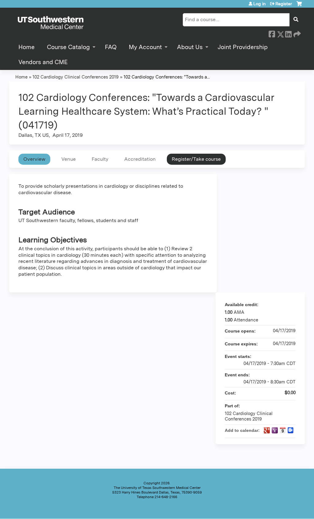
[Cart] (299, 6)
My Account (145, 47)
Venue (68, 159)
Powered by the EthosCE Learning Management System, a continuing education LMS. (283, 508)
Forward (296, 33)
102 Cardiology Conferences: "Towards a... (167, 76)
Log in (259, 4)
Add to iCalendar (283, 430)
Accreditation (140, 159)
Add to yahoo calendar (275, 430)
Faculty (100, 159)
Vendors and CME (43, 62)
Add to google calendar (267, 430)
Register (283, 4)
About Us (190, 47)
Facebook (272, 33)
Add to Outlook (291, 430)
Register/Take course (196, 159)
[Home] (50, 23)
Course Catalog (68, 47)
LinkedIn (288, 33)
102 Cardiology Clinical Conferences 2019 (76, 76)
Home (26, 47)
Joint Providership (243, 47)
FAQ (111, 47)
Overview (34, 159)
